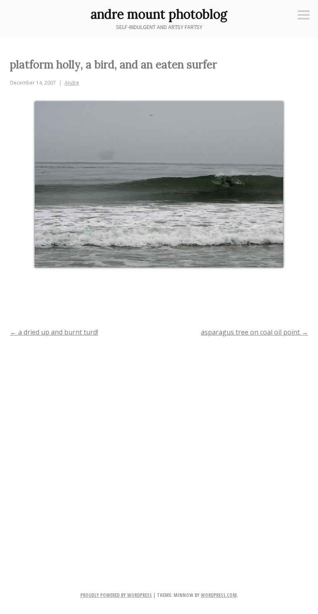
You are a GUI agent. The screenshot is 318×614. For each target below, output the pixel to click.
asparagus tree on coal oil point (254, 332)
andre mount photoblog (159, 14)
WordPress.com (219, 595)
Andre (72, 82)
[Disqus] (159, 450)
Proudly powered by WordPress (116, 595)
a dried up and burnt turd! (54, 332)
